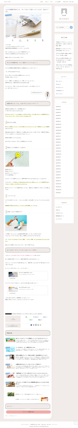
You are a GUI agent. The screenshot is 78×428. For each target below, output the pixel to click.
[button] (42, 40)
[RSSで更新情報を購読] (40, 325)
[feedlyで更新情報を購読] (38, 325)
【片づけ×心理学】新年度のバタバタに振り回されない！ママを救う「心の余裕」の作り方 (64, 60)
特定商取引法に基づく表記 (35, 424)
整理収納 (14, 313)
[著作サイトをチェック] (31, 325)
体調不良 (40, 313)
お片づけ (28, 313)
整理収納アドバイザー (21, 313)
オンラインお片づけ (34, 313)
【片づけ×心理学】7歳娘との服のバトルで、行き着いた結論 (64, 54)
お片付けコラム (9, 313)
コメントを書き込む (28, 411)
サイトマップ (54, 424)
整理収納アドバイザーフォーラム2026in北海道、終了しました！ (63, 49)
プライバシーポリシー (25, 424)
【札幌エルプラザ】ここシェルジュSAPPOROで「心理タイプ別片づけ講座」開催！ (64, 43)
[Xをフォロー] (33, 325)
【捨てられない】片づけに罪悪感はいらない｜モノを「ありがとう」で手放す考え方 (64, 66)
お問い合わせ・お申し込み (46, 424)
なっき (64, 15)
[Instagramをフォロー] (36, 325)
